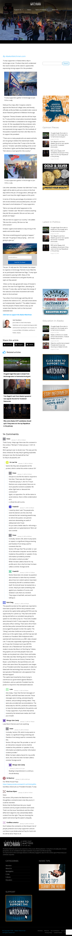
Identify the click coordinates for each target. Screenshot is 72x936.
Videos (29, 10)
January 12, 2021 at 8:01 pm (23, 779)
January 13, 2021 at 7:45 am (25, 792)
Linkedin (30, 344)
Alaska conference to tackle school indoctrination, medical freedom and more (60, 336)
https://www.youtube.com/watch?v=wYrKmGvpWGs (19, 784)
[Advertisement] (56, 80)
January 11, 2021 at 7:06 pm (27, 721)
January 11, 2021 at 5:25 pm (25, 474)
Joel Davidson (17, 320)
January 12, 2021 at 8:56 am (25, 536)
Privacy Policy (48, 932)
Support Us (17, 10)
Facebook (8, 344)
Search (66, 63)
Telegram (20, 344)
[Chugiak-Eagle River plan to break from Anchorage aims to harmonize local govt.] (46, 135)
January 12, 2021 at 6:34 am (22, 729)
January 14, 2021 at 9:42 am (27, 823)
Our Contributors (55, 930)
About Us (46, 930)
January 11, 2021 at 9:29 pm (21, 690)
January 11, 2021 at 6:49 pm (27, 507)
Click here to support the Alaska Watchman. (17, 315)
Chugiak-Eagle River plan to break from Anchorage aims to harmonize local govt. (59, 135)
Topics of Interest (40, 10)
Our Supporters (65, 930)
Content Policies (58, 932)
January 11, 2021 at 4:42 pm (19, 440)
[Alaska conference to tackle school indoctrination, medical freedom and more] (46, 337)
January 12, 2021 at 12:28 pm (27, 572)
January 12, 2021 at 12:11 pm (17, 768)
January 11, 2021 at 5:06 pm (26, 463)
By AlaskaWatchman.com (14, 56)
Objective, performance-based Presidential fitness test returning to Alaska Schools (60, 345)
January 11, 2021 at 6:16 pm (22, 603)
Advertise (55, 10)
